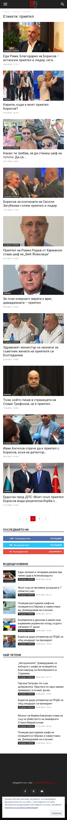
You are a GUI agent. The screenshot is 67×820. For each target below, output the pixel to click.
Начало (6, 11)
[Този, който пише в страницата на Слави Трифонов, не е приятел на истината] (33, 381)
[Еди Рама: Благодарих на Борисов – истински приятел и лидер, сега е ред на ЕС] (33, 37)
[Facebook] (25, 791)
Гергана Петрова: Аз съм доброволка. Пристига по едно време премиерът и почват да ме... (41, 687)
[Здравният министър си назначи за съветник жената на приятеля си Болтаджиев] (33, 328)
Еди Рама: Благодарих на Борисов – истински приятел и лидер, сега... (31, 58)
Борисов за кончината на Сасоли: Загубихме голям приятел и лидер (30, 203)
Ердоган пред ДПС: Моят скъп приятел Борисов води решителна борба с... (33, 499)
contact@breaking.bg (44, 782)
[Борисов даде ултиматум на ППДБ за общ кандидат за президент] (9, 641)
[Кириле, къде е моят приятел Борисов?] (33, 86)
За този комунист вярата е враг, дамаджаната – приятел (27, 301)
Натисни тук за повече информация (21, 807)
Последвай (56, 538)
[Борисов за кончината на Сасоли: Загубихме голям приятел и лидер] (33, 183)
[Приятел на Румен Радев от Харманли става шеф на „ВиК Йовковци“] (33, 231)
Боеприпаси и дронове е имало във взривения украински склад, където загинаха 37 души (40, 623)
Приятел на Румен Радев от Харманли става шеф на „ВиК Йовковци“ (32, 252)
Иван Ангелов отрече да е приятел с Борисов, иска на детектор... (31, 450)
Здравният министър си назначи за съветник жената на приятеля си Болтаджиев (30, 351)
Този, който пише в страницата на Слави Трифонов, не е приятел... (29, 402)
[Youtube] (42, 791)
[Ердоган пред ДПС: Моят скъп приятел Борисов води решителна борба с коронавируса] (33, 478)
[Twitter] (33, 791)
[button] (5, 4)
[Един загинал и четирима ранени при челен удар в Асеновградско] (9, 576)
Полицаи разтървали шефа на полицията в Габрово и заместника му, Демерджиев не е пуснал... (39, 607)
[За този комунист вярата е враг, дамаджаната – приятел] (33, 280)
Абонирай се (55, 551)
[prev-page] (20, 518)
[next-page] (45, 518)
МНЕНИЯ (7, 99)
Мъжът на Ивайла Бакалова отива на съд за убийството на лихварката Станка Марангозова (40, 719)
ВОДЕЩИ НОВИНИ (11, 51)
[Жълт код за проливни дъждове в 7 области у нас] (9, 592)
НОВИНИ (7, 492)
